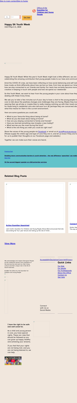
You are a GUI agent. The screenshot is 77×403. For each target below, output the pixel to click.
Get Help (27, 17)
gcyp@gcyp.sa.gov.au (67, 131)
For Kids (61, 266)
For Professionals (65, 270)
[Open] (7, 17)
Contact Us (62, 275)
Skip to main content (8, 1)
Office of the (45, 11)
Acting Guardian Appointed (17, 225)
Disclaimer (54, 260)
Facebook (42, 131)
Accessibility (45, 260)
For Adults (62, 268)
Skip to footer (22, 1)
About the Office (64, 273)
